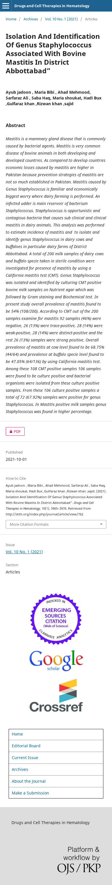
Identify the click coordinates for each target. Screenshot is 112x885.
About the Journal (29, 781)
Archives (31, 19)
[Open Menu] (5, 5)
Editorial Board (26, 745)
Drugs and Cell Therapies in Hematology (51, 5)
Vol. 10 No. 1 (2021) (61, 19)
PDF (13, 431)
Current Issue (25, 757)
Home (11, 19)
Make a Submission (30, 793)
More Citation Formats (29, 524)
